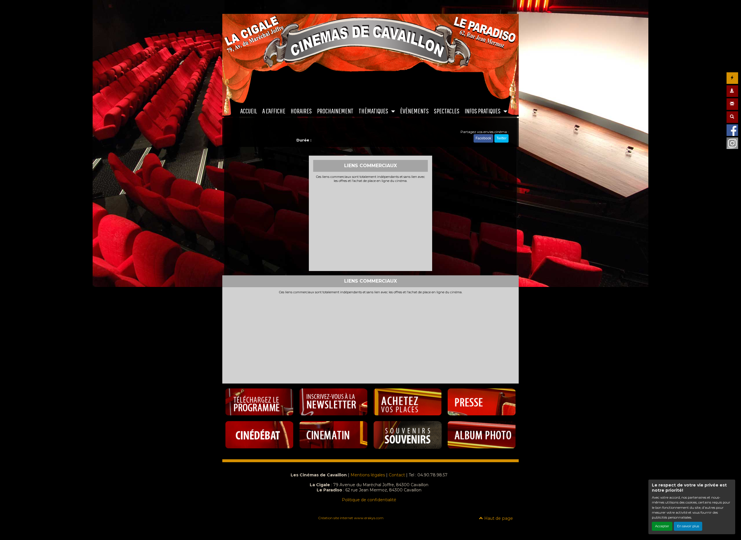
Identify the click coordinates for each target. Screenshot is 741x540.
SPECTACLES (446, 111)
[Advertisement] (370, 226)
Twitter (501, 138)
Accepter (662, 526)
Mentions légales (368, 475)
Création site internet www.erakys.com (351, 518)
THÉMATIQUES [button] (374, 111)
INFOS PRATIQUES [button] (483, 111)
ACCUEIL (248, 111)
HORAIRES (301, 111)
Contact (397, 475)
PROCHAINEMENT (335, 111)
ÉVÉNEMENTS (414, 111)
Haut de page (498, 518)
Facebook (483, 138)
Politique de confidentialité (369, 499)
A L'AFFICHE (273, 111)
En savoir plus (688, 526)
